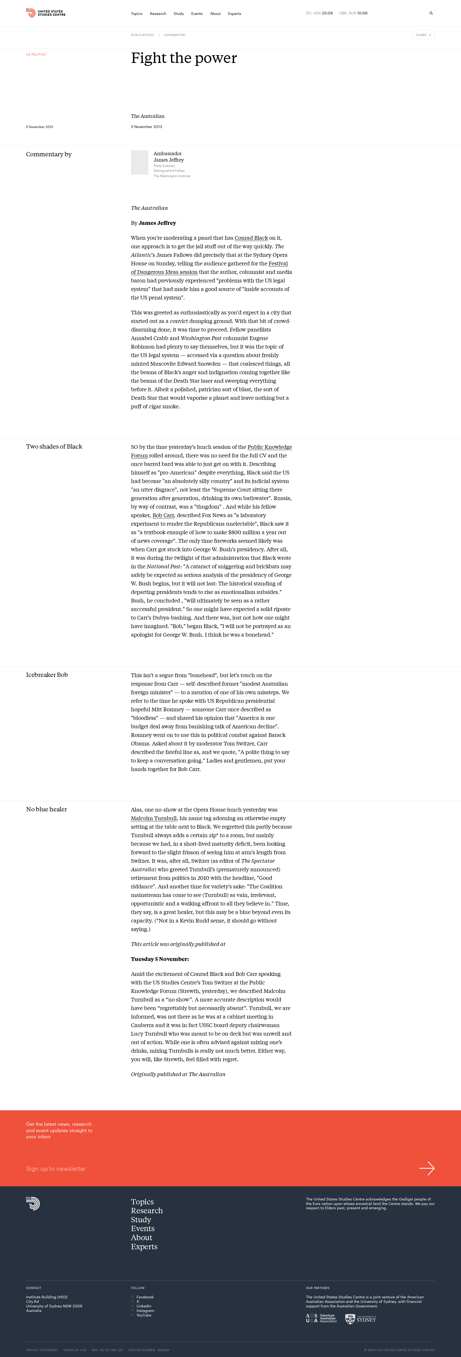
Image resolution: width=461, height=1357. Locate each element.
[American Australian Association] (321, 1318)
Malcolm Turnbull (154, 817)
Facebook (145, 1297)
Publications (142, 35)
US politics (36, 54)
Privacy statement (42, 1350)
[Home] (38, 13)
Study (141, 1219)
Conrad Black (251, 237)
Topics (142, 1201)
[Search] (431, 13)
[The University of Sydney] (360, 1319)
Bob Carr (163, 514)
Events (142, 1228)
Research (147, 1210)
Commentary (175, 35)
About (141, 1237)
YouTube (144, 1315)
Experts (144, 1246)
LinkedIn (144, 1306)
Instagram (145, 1310)
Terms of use (74, 1350)
